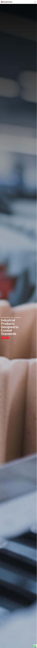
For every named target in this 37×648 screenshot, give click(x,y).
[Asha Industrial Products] (7, 2)
